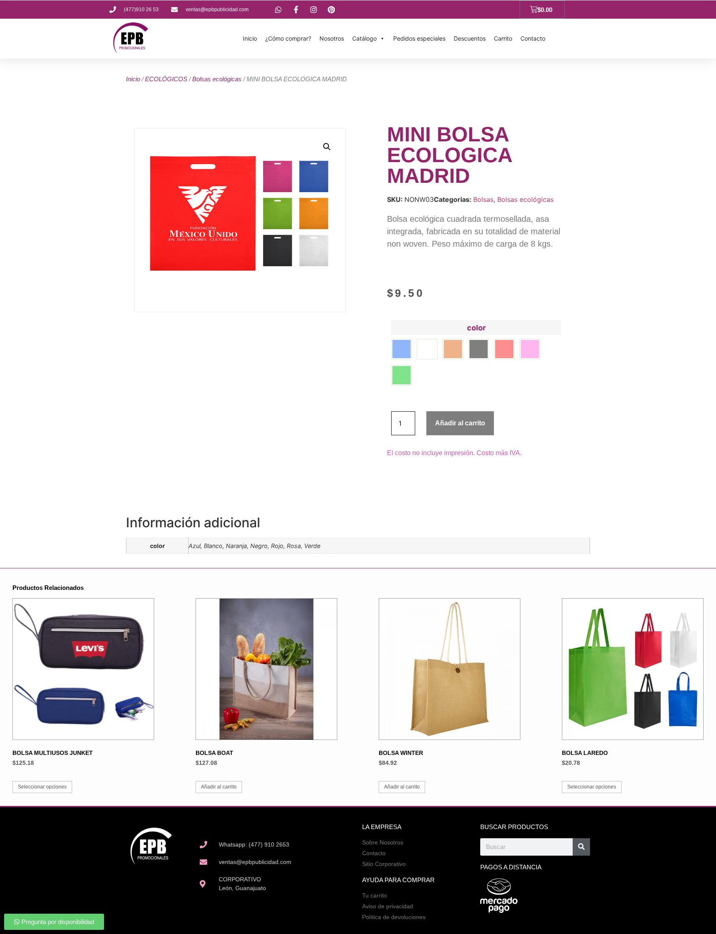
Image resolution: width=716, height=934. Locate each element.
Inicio (250, 38)
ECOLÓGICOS (166, 78)
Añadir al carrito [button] (219, 787)
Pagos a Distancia (511, 867)
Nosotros (331, 38)
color (476, 328)
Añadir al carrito (460, 423)
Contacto (532, 38)
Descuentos (470, 38)
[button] (326, 146)
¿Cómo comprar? (288, 38)
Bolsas (483, 199)
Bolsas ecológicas (217, 78)
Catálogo (364, 38)
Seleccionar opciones (42, 787)
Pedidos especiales (419, 38)
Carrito (503, 38)
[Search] (581, 847)
